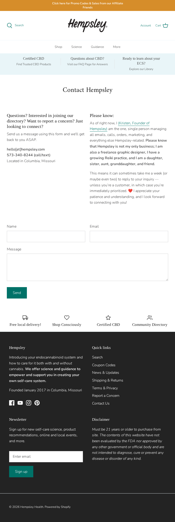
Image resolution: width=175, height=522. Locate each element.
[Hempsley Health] (88, 26)
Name (11, 226)
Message (14, 249)
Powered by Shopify (58, 507)
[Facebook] (11, 402)
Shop (58, 47)
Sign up (21, 471)
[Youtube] (20, 402)
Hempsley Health (31, 507)
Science (76, 47)
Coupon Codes (104, 365)
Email (94, 226)
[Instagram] (28, 402)
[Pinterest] (37, 402)
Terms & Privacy (105, 388)
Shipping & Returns (107, 380)
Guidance (97, 47)
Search (97, 357)
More (116, 47)
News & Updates (105, 372)
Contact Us (101, 403)
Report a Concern (105, 395)
